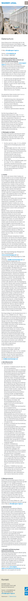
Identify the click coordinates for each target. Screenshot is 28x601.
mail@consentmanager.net (15, 259)
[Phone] (26, 589)
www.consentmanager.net (9, 255)
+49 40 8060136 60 (11, 53)
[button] (26, 3)
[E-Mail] (26, 593)
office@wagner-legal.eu (12, 50)
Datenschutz (12, 596)
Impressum (4, 596)
